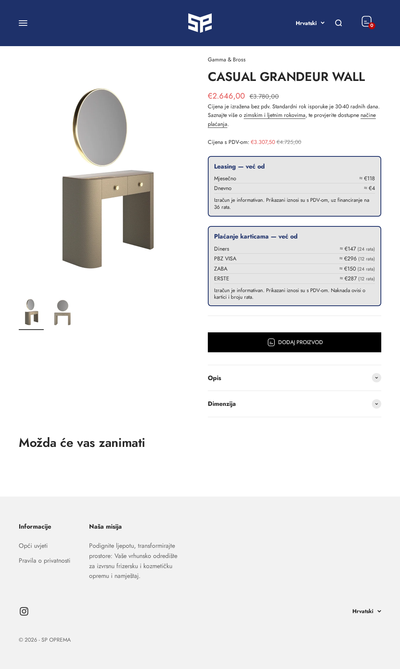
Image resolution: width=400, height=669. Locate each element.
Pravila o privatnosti (44, 560)
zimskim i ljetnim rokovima (274, 115)
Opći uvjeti (33, 545)
